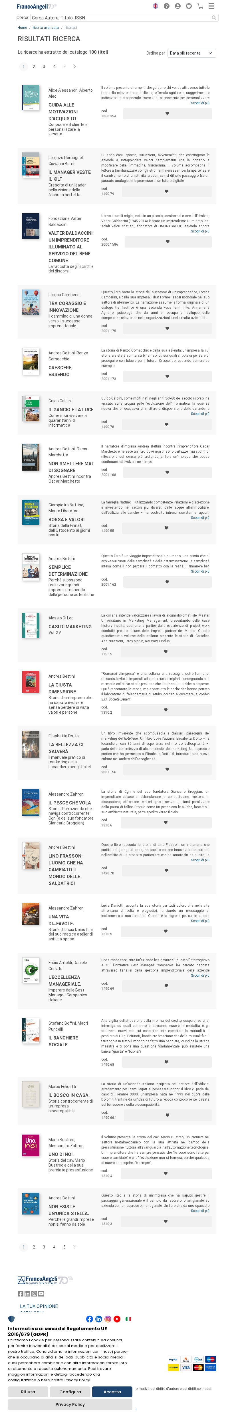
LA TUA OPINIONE (39, 1306)
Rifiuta (28, 1392)
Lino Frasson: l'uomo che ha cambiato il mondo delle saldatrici (66, 869)
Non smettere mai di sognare (71, 467)
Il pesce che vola (70, 803)
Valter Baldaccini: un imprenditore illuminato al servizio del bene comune (71, 246)
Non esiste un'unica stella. (69, 1210)
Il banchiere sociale (63, 1041)
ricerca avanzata (46, 28)
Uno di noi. (61, 1154)
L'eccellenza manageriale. (65, 981)
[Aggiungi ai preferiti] (167, 113)
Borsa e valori (66, 519)
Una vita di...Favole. (61, 920)
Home (22, 28)
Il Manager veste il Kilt (70, 176)
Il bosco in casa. (69, 1095)
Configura (70, 1392)
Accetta (112, 1392)
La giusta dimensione (62, 688)
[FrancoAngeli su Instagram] (34, 1295)
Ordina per (155, 53)
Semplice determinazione (68, 571)
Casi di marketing (70, 626)
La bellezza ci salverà (66, 748)
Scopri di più (200, 103)
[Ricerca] (214, 18)
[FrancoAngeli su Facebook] (20, 1295)
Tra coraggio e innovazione (67, 307)
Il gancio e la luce (71, 409)
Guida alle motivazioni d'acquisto (63, 111)
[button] (154, 7)
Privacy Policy (70, 1404)
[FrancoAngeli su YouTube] (41, 1295)
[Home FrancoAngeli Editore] (37, 7)
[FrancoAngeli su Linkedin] (27, 1295)
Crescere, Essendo (60, 371)
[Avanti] (74, 66)
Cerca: (23, 17)
